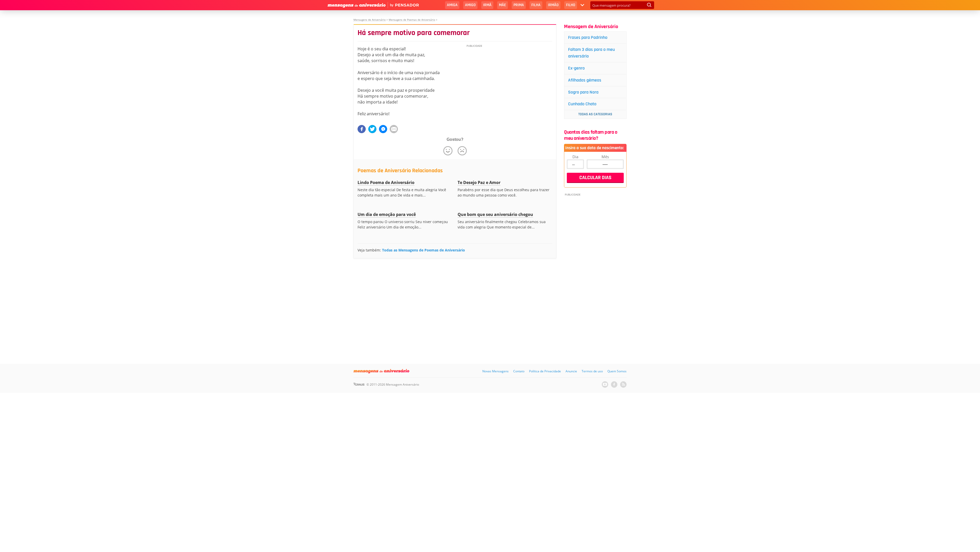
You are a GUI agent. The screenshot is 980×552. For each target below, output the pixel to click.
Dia (575, 156)
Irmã (487, 5)
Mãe (502, 5)
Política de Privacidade (545, 371)
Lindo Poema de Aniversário (386, 182)
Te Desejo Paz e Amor (479, 182)
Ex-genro (576, 68)
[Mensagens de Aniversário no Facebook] (614, 384)
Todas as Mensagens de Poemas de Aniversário (423, 250)
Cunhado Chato (582, 104)
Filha (536, 5)
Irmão (553, 5)
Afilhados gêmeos (584, 80)
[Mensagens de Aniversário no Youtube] (605, 384)
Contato (518, 371)
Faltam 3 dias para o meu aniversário (591, 53)
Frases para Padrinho (587, 37)
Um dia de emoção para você (387, 214)
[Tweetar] (372, 129)
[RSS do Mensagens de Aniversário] (623, 384)
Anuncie (571, 371)
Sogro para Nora (583, 92)
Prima (518, 5)
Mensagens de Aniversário (369, 19)
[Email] (394, 129)
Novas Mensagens (495, 371)
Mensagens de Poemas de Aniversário (412, 19)
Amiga (452, 5)
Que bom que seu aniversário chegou (495, 214)
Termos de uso (592, 371)
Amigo (470, 5)
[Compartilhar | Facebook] (362, 129)
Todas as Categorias (595, 114)
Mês (605, 156)
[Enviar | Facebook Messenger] (383, 129)
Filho (570, 5)
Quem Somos (617, 371)
